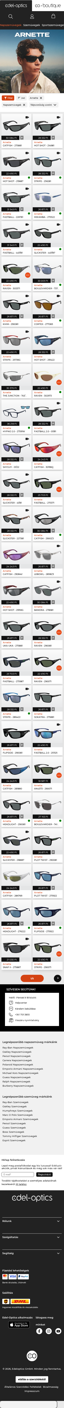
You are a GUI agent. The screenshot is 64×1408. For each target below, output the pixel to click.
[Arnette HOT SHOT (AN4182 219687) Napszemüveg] (16, 160)
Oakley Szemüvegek (14, 1106)
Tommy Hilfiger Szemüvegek (19, 1136)
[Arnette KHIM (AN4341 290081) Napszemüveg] (16, 303)
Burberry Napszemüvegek (18, 1085)
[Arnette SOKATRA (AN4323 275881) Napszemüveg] (48, 696)
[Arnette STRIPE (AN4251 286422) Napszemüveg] (16, 696)
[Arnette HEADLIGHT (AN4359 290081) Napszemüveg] (16, 804)
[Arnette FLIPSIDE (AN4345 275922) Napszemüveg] (48, 911)
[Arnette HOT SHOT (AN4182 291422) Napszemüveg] (48, 339)
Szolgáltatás (10, 1237)
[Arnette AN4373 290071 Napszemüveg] (48, 768)
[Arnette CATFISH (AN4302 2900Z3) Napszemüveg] (48, 518)
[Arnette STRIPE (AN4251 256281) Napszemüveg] (48, 160)
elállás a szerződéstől (32, 1379)
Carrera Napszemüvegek (17, 1060)
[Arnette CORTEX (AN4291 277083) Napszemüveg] (48, 303)
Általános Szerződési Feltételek (22, 1386)
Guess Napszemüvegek (16, 1077)
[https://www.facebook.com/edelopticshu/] (39, 1331)
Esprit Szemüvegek (13, 1140)
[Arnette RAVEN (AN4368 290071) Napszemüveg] (48, 661)
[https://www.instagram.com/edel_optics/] (49, 1331)
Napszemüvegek (11, 25)
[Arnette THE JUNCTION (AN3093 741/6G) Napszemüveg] (16, 375)
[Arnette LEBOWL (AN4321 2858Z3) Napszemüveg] (48, 553)
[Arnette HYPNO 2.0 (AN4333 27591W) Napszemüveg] (16, 411)
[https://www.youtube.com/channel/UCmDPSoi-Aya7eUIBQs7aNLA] (58, 1331)
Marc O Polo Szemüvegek (17, 1114)
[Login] (32, 16)
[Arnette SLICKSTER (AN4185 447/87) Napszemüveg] (48, 232)
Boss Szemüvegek (13, 1131)
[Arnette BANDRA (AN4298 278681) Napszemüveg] (48, 589)
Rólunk (7, 1221)
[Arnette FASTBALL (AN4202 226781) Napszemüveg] (16, 196)
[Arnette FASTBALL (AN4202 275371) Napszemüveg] (48, 482)
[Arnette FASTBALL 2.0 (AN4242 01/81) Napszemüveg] (48, 411)
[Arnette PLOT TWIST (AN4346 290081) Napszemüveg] (48, 839)
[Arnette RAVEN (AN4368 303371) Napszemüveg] (16, 268)
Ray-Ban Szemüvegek (15, 1102)
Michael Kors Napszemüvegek (20, 1073)
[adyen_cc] (5, 1276)
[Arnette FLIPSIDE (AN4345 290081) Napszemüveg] (16, 732)
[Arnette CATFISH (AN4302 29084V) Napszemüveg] (16, 553)
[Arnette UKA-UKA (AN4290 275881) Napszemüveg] (16, 625)
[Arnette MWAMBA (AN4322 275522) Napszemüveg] (48, 196)
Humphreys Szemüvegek (17, 1110)
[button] (16, 5)
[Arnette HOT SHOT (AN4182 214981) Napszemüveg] (48, 125)
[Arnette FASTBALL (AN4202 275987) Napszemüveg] (16, 661)
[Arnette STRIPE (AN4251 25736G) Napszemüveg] (16, 339)
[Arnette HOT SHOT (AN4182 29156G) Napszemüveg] (16, 589)
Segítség (8, 1253)
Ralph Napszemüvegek (16, 1081)
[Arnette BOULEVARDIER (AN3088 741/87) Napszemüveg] (48, 804)
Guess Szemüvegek (14, 1127)
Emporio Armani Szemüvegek (20, 1119)
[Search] (10, 16)
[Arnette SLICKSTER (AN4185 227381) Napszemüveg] (16, 518)
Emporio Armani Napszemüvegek (22, 1068)
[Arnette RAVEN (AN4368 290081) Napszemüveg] (48, 625)
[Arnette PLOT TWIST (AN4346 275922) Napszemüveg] (48, 875)
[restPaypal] (23, 1276)
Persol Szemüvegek (14, 1123)
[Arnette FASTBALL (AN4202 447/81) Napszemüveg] (16, 232)
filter (10, 98)
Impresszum (32, 1391)
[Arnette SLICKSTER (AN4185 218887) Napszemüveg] (16, 839)
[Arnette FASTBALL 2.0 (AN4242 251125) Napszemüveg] (48, 732)
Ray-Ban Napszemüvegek (17, 1047)
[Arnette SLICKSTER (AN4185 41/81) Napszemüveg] (16, 482)
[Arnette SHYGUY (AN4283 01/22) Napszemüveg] (16, 446)
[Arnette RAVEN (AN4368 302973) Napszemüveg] (48, 375)
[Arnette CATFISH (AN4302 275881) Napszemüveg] (16, 125)
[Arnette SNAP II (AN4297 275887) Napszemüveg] (16, 946)
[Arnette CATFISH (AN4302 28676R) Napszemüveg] (16, 875)
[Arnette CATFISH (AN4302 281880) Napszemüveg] (16, 768)
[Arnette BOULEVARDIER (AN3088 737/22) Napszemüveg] (48, 268)
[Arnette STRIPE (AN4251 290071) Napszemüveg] (48, 946)
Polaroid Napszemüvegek (17, 1064)
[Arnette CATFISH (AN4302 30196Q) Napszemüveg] (48, 446)
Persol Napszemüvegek (16, 1056)
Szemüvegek (31, 25)
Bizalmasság (50, 1386)
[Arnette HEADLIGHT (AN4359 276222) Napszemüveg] (16, 911)
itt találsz (21, 1184)
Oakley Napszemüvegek (16, 1051)
